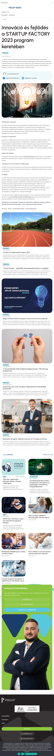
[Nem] (52, 748)
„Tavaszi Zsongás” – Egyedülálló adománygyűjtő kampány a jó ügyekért (26, 268)
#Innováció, (4, 208)
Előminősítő (27, 728)
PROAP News (15, 7)
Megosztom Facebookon (12, 78)
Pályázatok (5, 52)
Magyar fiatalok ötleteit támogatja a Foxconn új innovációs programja (25, 318)
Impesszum (5, 719)
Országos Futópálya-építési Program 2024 (16, 252)
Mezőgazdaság (33, 476)
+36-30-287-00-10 (28, 604)
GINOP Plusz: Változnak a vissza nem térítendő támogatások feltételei (13, 521)
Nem (23, 753)
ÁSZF (3, 723)
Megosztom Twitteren (31, 78)
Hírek (4, 476)
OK (19, 753)
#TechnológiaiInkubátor (31, 208)
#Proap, (10, 208)
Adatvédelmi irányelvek (31, 753)
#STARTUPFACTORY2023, (19, 208)
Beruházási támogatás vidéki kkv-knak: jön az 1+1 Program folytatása (25, 439)
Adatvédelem (5, 716)
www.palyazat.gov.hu (29, 156)
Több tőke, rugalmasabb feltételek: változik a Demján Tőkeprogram (12, 481)
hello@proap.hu (28, 599)
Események (6, 364)
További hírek (46, 454)
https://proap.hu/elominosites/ (34, 204)
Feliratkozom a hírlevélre (26, 610)
